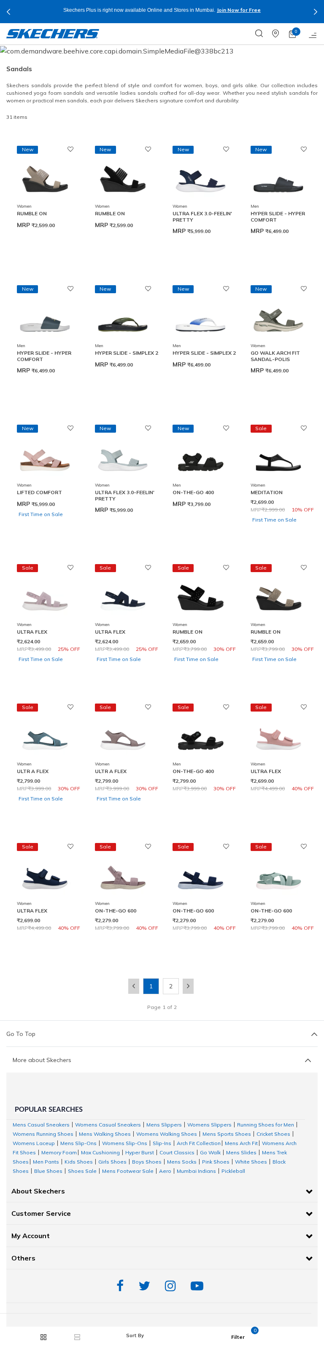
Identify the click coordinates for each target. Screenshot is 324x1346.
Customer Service (41, 1213)
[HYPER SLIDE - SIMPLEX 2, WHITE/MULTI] (201, 314)
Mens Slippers (164, 1124)
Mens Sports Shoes (226, 1134)
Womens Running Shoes (43, 1134)
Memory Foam (59, 1152)
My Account (30, 1235)
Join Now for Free (238, 10)
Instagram (172, 1286)
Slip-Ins (162, 1143)
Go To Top (20, 1034)
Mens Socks (182, 1162)
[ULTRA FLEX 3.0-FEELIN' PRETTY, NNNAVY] (201, 175)
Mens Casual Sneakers (41, 1124)
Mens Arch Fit (241, 1143)
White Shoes (251, 1162)
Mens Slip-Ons (78, 1143)
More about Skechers (42, 1060)
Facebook (122, 1286)
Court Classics (176, 1152)
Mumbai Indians (196, 1171)
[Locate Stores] (280, 33)
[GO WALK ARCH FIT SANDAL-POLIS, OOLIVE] (279, 314)
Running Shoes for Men (265, 1124)
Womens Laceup (34, 1143)
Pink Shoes (216, 1162)
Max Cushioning (100, 1152)
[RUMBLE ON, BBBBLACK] (201, 593)
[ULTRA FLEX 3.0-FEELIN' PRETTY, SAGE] (123, 454)
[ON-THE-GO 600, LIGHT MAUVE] (123, 872)
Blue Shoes (48, 1171)
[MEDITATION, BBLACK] (279, 454)
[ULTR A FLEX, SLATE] (45, 733)
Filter (238, 1337)
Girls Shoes (112, 1162)
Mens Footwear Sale (128, 1171)
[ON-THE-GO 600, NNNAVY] (201, 872)
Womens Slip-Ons (124, 1143)
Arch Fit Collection (199, 1143)
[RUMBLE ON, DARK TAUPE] (45, 175)
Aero (165, 1171)
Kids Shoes (79, 1162)
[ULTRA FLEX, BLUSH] (45, 593)
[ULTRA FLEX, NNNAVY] (123, 593)
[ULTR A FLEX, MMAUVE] (123, 733)
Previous (8, 12)
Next (315, 12)
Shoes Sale (82, 1171)
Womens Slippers (209, 1124)
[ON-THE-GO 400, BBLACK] (201, 454)
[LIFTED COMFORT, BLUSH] (45, 454)
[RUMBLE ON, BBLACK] (123, 175)
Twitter (146, 1286)
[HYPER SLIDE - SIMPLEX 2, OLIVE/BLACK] (123, 314)
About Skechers (38, 1191)
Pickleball (233, 1171)
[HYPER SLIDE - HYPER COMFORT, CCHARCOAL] (45, 314)
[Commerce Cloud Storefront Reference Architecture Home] (52, 33)
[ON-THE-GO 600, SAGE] (279, 872)
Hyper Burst (139, 1152)
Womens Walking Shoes (166, 1134)
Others (23, 1258)
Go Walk (210, 1152)
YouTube (199, 1286)
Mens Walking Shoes (105, 1134)
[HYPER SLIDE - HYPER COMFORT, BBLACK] (279, 175)
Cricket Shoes (273, 1134)
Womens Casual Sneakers (108, 1124)
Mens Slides (241, 1152)
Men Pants (46, 1162)
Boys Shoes (147, 1162)
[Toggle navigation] (313, 34)
